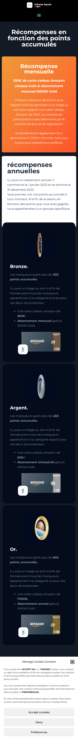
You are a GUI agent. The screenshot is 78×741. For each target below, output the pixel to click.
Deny (39, 722)
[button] (72, 662)
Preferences (39, 732)
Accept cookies (39, 712)
